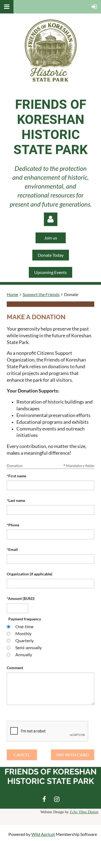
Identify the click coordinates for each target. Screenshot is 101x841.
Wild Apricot (43, 834)
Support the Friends (41, 294)
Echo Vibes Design (84, 812)
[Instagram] (57, 799)
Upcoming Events (50, 272)
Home (12, 294)
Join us (50, 237)
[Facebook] (44, 799)
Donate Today (51, 255)
